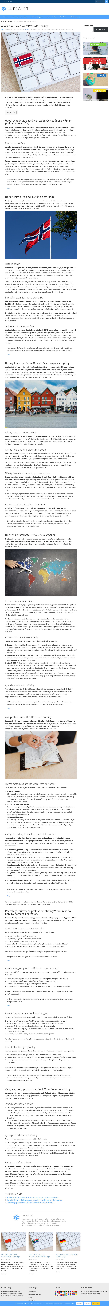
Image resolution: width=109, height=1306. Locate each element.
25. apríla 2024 (19, 29)
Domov (5, 17)
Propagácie (31, 1300)
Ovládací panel (75, 17)
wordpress (69, 29)
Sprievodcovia (32, 1291)
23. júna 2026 (6, 1260)
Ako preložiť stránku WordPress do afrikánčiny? (39, 1255)
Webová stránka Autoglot (19, 17)
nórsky (40, 29)
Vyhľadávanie (88, 26)
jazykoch (34, 29)
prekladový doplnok (57, 29)
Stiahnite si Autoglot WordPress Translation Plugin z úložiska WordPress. (33, 1197)
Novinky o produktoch (34, 1294)
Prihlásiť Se (63, 17)
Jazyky (27, 29)
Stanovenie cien (51, 17)
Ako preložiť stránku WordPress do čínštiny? (10, 1255)
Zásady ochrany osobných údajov (90, 1293)
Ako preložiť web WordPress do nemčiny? (67, 1255)
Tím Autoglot (8, 29)
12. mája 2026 (60, 1260)
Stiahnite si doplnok (37, 17)
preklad (47, 29)
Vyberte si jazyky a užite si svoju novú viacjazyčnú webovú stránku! (30, 1202)
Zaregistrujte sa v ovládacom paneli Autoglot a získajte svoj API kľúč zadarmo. (34, 1200)
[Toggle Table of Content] (14, 112)
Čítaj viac (4, 1274)
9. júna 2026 (33, 1260)
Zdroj (8, 188)
